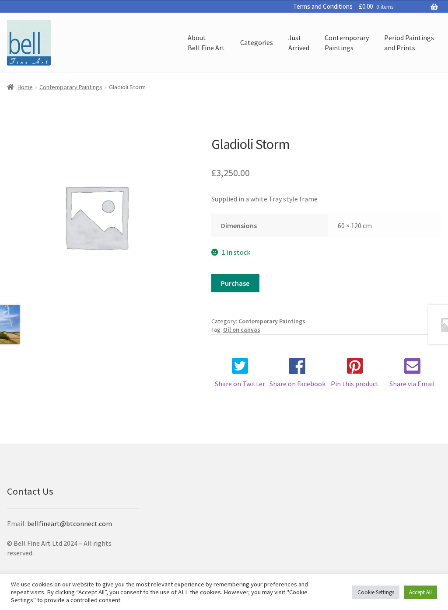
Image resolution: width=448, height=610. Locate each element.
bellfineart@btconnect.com (69, 523)
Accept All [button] (420, 592)
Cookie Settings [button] (375, 592)
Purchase (235, 283)
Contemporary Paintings (70, 87)
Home (25, 87)
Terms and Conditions (323, 6)
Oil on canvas (241, 329)
